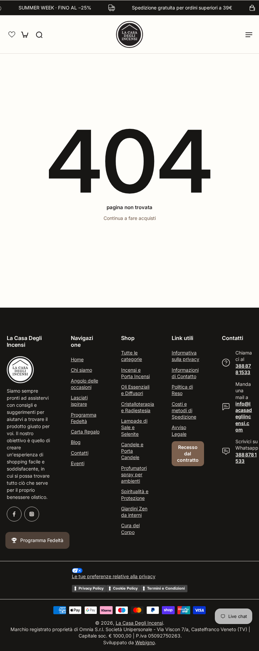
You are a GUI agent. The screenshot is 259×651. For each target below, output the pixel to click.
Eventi (77, 463)
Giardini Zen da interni (134, 512)
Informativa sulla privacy (185, 356)
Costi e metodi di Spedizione (184, 410)
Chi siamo (81, 370)
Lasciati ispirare (79, 401)
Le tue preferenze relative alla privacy (113, 576)
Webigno (145, 642)
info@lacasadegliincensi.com (243, 416)
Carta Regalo (85, 431)
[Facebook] (14, 514)
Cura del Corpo (130, 529)
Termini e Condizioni (166, 588)
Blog (76, 442)
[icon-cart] (24, 34)
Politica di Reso (182, 390)
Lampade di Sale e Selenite (134, 427)
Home (77, 359)
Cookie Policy (125, 588)
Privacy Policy (91, 588)
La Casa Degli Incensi (139, 623)
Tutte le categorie (131, 356)
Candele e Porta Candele (132, 451)
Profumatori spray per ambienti (134, 474)
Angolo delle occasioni (84, 384)
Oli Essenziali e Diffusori (135, 390)
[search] (39, 34)
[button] (11, 34)
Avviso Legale (179, 431)
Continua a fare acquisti (130, 218)
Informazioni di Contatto (185, 373)
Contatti (79, 453)
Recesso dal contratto (188, 453)
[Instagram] (31, 514)
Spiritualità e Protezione (134, 495)
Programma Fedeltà (83, 418)
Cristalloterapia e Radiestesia (136, 407)
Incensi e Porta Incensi (135, 373)
